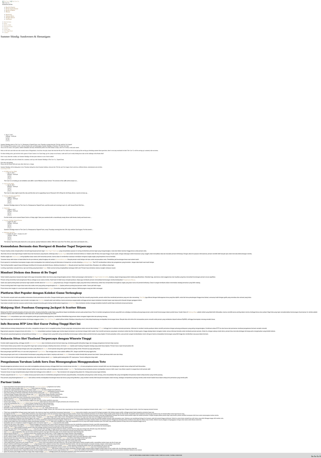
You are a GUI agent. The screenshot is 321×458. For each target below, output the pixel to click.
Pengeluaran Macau (129, 280)
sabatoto (54, 372)
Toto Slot (142, 297)
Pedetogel (17, 400)
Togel (45, 268)
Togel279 (64, 438)
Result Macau (49, 282)
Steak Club (7, 208)
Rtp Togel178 (27, 388)
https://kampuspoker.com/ (17, 404)
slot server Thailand (35, 343)
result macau (16, 256)
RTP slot (100, 328)
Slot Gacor (39, 334)
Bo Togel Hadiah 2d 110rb (100, 277)
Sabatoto (74, 419)
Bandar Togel (62, 253)
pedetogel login (87, 262)
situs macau (18, 413)
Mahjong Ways (192, 312)
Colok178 (104, 409)
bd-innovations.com (61, 259)
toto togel (50, 288)
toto (67, 265)
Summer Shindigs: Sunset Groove (13, 220)
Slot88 (9, 316)
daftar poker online (37, 407)
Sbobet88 (87, 447)
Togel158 (44, 391)
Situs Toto (34, 331)
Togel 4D (71, 369)
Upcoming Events (5, 168)
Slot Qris (41, 300)
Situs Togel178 (19, 374)
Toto (78, 366)
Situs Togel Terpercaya (52, 251)
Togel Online (41, 351)
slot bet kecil (72, 303)
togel (67, 346)
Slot (11, 406)
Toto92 (45, 416)
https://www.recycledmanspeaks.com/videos (27, 401)
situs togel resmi (50, 415)
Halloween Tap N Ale (9, 232)
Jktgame (49, 448)
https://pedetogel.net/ (45, 397)
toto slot (45, 348)
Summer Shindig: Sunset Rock (12, 196)
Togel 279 (39, 389)
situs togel (22, 403)
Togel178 (26, 377)
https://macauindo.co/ (32, 395)
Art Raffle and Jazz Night (10, 171)
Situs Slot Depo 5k (49, 319)
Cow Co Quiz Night (9, 183)
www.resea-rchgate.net (41, 386)
